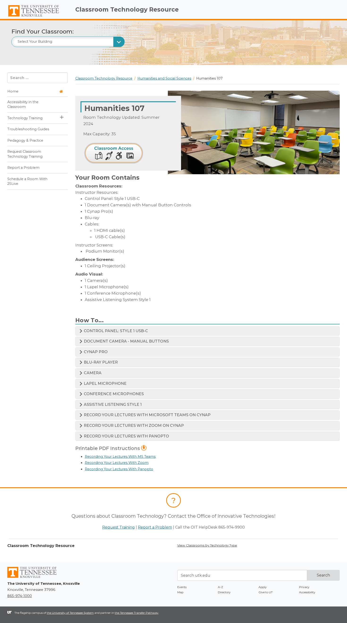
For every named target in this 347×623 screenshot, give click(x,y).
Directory (224, 592)
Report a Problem (23, 168)
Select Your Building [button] (35, 41)
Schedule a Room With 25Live (27, 181)
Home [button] (12, 91)
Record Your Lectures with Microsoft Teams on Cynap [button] (147, 415)
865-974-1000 (19, 596)
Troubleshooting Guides (28, 129)
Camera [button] (92, 373)
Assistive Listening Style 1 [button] (112, 404)
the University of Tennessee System (70, 613)
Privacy (304, 587)
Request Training (118, 527)
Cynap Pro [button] (95, 352)
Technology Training (24, 118)
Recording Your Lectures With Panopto (119, 469)
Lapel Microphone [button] (105, 383)
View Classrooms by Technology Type (207, 545)
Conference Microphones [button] (113, 394)
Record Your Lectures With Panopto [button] (126, 436)
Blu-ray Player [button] (100, 362)
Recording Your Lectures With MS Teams (120, 456)
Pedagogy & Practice (25, 140)
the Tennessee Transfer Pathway (136, 613)
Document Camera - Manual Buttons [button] (126, 341)
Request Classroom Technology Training (24, 154)
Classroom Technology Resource (127, 9)
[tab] (207, 330)
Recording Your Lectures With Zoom (116, 463)
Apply (262, 587)
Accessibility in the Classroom (22, 104)
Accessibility (307, 592)
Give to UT (265, 592)
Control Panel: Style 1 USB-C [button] (115, 331)
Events (181, 587)
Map (180, 592)
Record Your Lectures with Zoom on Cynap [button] (133, 425)
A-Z (220, 587)
